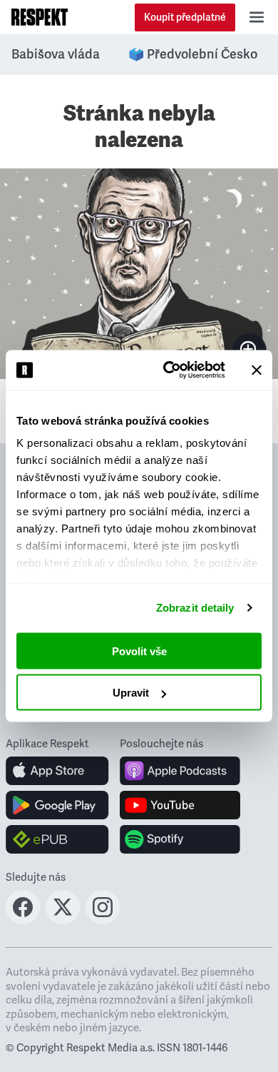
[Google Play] (57, 805)
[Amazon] (57, 839)
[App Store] (57, 771)
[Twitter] (63, 920)
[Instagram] (103, 920)
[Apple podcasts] (180, 771)
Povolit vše (139, 650)
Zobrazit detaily (195, 608)
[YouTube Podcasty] (180, 805)
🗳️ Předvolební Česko (192, 54)
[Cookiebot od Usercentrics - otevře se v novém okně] (168, 370)
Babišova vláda (55, 54)
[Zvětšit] (139, 274)
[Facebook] (23, 920)
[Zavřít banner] (257, 370)
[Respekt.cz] (39, 17)
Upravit (131, 693)
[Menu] (257, 17)
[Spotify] (180, 839)
